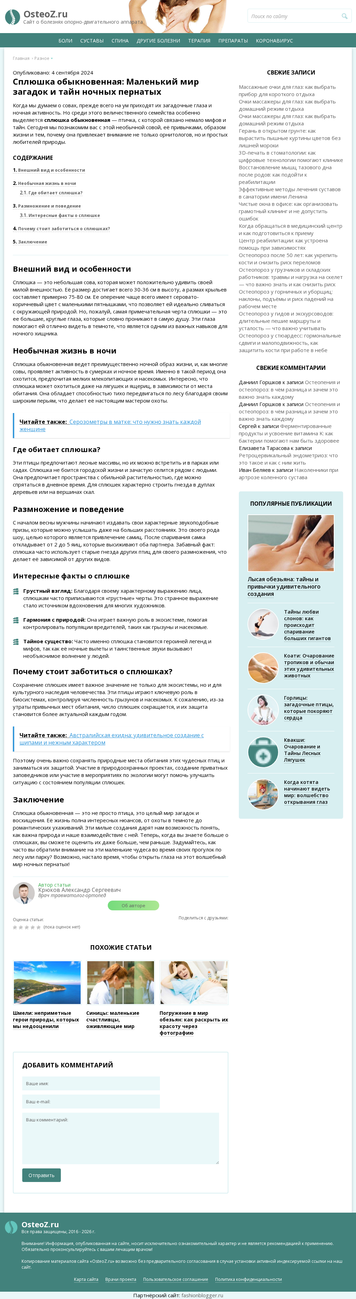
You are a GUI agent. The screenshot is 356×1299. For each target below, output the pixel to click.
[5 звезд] (39, 927)
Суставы (92, 40)
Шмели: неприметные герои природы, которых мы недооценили (46, 1019)
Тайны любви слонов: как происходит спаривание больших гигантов (307, 624)
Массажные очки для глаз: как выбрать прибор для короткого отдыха (287, 90)
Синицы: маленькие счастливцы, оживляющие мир (112, 1019)
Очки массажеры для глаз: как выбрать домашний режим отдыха (287, 105)
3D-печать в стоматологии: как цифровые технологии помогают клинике (291, 156)
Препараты (233, 40)
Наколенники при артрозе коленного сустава (288, 473)
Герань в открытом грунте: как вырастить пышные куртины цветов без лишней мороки (290, 138)
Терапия (199, 40)
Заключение (30, 242)
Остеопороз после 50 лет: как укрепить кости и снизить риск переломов (288, 258)
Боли (65, 40)
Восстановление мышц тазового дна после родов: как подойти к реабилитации (285, 174)
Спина (120, 40)
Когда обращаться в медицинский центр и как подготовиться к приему (290, 229)
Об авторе (133, 905)
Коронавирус (274, 40)
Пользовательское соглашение (175, 1279)
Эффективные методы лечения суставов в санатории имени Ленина (290, 193)
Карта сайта (86, 1279)
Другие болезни (158, 40)
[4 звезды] (34, 927)
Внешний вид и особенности (49, 170)
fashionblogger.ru (202, 1295)
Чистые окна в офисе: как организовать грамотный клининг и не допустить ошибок (288, 211)
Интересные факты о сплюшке (60, 215)
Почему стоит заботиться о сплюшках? (61, 229)
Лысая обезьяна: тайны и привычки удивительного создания (284, 586)
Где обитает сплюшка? (51, 193)
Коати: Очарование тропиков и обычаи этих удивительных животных (309, 665)
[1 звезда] (16, 927)
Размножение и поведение (47, 206)
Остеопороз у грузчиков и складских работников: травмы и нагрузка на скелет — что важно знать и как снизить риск (291, 277)
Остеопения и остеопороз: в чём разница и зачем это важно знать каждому (289, 389)
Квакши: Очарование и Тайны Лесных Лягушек (302, 750)
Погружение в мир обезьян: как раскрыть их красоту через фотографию (194, 1023)
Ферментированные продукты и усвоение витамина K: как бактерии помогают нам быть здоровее (289, 433)
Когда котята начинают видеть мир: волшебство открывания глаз (307, 792)
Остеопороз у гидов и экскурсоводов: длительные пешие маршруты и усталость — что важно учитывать (286, 321)
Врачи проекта (120, 1279)
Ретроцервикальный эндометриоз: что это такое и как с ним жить (288, 459)
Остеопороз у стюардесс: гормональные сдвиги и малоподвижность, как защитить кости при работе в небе (290, 342)
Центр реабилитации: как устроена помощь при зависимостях (283, 244)
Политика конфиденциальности (248, 1279)
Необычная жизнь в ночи (44, 183)
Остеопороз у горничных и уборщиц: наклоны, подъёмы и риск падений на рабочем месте (286, 299)
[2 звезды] (22, 927)
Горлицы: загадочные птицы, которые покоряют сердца (309, 707)
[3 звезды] (28, 927)
